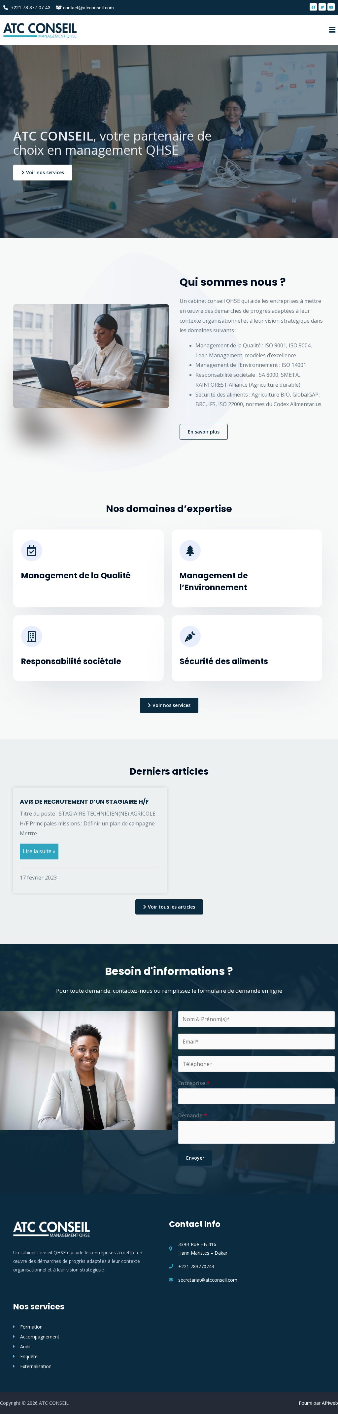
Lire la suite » (39, 851)
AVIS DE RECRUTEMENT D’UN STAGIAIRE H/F (84, 801)
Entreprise (194, 1083)
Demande (192, 1115)
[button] (42, 172)
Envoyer (195, 1158)
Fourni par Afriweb (318, 1403)
